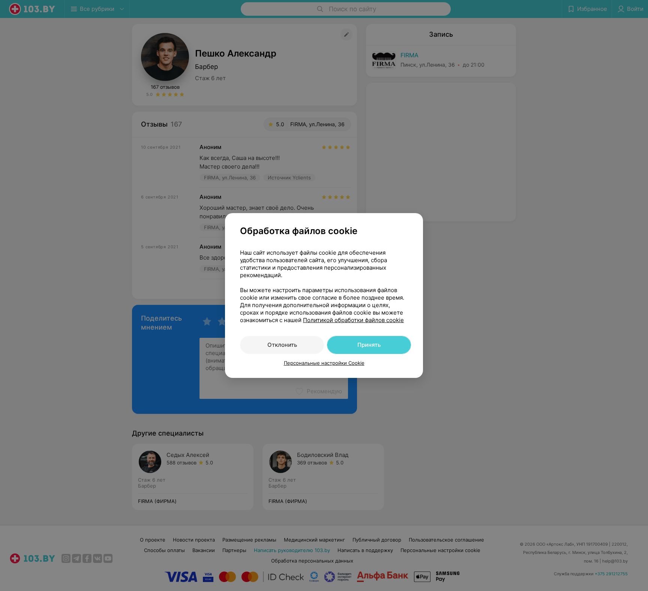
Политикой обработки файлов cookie (353, 320)
